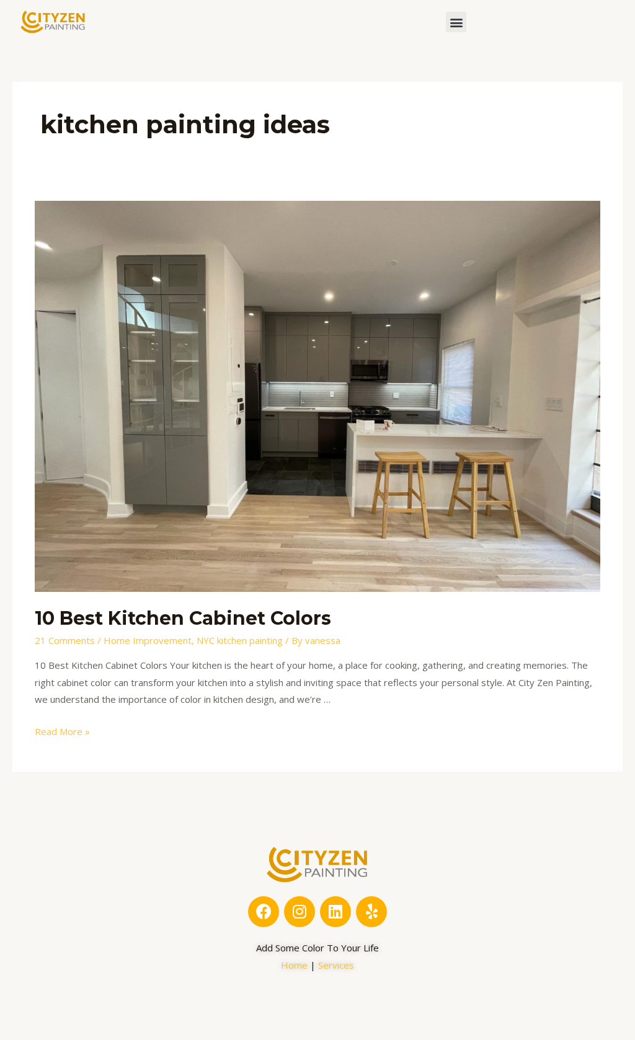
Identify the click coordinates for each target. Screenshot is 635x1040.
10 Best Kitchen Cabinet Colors (183, 618)
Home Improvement (148, 640)
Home (294, 965)
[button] (456, 22)
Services (336, 965)
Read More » (62, 731)
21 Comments (65, 640)
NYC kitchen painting (240, 640)
